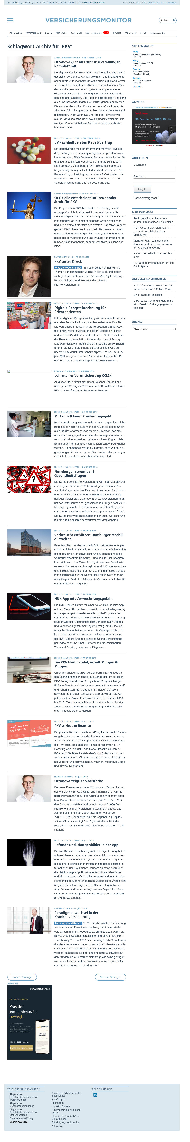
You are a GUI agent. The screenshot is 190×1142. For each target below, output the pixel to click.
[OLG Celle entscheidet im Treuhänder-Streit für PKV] (29, 205)
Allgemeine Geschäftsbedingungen (22, 1104)
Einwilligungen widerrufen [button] (65, 1122)
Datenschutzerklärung (21, 1118)
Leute (48, 32)
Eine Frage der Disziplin (148, 294)
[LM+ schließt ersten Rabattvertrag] (29, 150)
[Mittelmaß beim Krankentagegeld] (29, 424)
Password (139, 176)
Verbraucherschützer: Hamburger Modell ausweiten (88, 537)
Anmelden (171, 2)
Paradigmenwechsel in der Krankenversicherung (76, 914)
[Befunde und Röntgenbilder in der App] (29, 852)
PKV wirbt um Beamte (72, 725)
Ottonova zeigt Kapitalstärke (78, 781)
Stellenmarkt (97, 33)
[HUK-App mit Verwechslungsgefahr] (29, 606)
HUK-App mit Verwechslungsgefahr (83, 598)
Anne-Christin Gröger (67, 57)
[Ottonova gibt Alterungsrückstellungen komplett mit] (29, 69)
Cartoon (76, 32)
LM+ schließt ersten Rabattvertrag (83, 142)
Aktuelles (16, 32)
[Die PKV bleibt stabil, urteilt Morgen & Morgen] (29, 670)
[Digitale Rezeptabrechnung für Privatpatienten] (29, 315)
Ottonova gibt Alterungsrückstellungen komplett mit (87, 64)
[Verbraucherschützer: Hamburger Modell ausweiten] (29, 542)
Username (140, 164)
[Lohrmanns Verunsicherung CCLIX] (29, 371)
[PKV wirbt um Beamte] (29, 733)
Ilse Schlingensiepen (66, 138)
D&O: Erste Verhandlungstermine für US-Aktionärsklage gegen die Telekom (153, 304)
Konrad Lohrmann (65, 371)
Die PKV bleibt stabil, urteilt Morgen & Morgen (86, 664)
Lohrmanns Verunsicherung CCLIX (83, 375)
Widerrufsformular (19, 1122)
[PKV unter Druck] (29, 276)
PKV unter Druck (68, 261)
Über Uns (131, 32)
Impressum (58, 1103)
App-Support (58, 1099)
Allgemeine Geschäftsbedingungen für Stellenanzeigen (23, 1112)
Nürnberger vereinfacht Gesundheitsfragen (74, 473)
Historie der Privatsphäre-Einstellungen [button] (65, 1117)
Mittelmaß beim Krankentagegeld (82, 416)
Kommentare (33, 32)
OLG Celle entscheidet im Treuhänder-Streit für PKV (85, 200)
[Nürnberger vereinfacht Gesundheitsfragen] (29, 479)
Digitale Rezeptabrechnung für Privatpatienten (80, 309)
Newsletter (155, 2)
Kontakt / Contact (61, 1106)
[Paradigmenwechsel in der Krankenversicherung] (29, 920)
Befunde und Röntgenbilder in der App (86, 844)
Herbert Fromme (63, 776)
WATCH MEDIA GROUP (93, 2)
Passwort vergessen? (146, 198)
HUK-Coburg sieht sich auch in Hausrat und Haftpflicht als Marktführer (152, 231)
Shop (143, 32)
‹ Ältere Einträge (22, 977)
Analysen (61, 32)
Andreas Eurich (63, 908)
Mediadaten (157, 32)
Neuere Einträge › (110, 977)
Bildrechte (57, 1126)
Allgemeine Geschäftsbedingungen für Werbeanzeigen (23, 1097)
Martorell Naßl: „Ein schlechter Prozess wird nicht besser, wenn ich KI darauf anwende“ (153, 244)
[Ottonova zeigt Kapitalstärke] (29, 788)
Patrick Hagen (62, 257)
